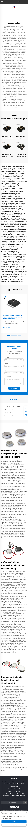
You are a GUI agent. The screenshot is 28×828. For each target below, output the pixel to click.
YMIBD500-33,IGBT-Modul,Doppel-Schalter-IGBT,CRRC (21, 137)
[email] (26, 415)
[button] (8, 335)
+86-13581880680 (15, 786)
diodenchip (6, 409)
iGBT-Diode (19, 406)
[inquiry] (26, 408)
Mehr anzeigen (6, 327)
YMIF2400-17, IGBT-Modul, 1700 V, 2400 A (7, 155)
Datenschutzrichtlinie (14, 798)
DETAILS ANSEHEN (7, 129)
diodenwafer (15, 409)
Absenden (14, 388)
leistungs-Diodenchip (8, 416)
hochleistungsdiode (8, 412)
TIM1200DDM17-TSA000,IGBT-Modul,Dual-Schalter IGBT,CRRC (21, 155)
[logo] (14, 7)
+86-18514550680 (15, 791)
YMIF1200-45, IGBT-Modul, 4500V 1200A (7, 137)
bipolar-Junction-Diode (9, 406)
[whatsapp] (26, 411)
